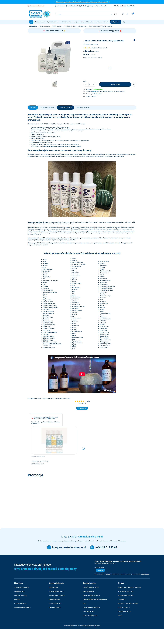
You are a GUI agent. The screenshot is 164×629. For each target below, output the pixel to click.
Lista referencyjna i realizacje (91, 607)
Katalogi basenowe (88, 591)
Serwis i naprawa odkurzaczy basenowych (95, 599)
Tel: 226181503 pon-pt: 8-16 (125, 591)
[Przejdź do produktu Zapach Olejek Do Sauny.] (54, 440)
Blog (84, 603)
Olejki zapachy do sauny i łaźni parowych (75, 26)
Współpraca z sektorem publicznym (128, 603)
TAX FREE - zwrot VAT (55, 603)
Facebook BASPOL (123, 607)
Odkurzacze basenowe (54, 31)
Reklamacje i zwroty (54, 607)
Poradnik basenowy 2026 (90, 587)
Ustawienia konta (19, 591)
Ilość (84, 81)
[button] (114, 14)
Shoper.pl (98, 625)
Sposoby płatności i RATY (56, 591)
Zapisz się (100, 570)
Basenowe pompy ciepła (110, 31)
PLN (118, 6)
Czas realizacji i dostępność (57, 595)
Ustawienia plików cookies (22, 607)
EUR (115, 6)
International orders (54, 599)
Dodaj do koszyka (115, 84)
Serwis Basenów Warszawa (125, 595)
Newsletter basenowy (20, 595)
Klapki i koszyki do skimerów (91, 595)
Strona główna (33, 26)
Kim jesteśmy (121, 599)
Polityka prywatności (20, 603)
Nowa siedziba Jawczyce (90, 615)
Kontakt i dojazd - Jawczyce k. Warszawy (129, 587)
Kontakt (120, 615)
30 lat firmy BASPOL (89, 611)
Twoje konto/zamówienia (21, 587)
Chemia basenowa (57, 26)
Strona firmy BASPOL (124, 611)
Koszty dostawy (53, 587)
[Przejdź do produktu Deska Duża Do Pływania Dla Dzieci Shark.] (52, 492)
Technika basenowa (44, 26)
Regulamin (17, 599)
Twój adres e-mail (99, 567)
